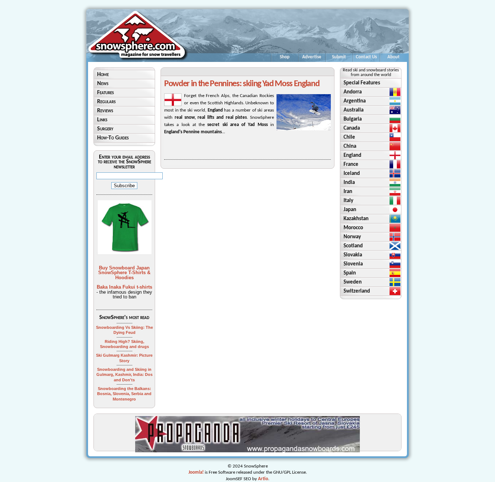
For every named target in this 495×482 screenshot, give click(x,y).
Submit (339, 57)
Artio (263, 479)
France (351, 164)
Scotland (353, 246)
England (352, 155)
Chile (349, 137)
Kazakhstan (356, 219)
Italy (348, 201)
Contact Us (366, 57)
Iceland (352, 173)
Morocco (353, 228)
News (102, 84)
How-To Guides (113, 138)
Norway (352, 237)
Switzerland (357, 291)
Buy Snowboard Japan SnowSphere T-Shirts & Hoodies (124, 272)
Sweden (353, 282)
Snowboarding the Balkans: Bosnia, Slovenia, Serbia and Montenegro (124, 393)
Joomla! (196, 472)
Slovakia (353, 255)
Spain (350, 273)
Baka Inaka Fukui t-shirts (124, 287)
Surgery (105, 129)
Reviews (105, 111)
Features (105, 93)
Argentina (355, 101)
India (349, 182)
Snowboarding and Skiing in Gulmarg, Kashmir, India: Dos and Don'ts (124, 374)
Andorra (353, 92)
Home (103, 74)
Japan (350, 210)
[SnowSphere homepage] (138, 60)
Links (102, 120)
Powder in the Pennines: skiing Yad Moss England (241, 84)
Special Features (362, 83)
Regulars (106, 102)
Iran (348, 191)
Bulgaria (353, 119)
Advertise (311, 57)
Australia (353, 110)
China (350, 146)
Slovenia (353, 264)
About (393, 57)
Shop (285, 57)
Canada (352, 128)
